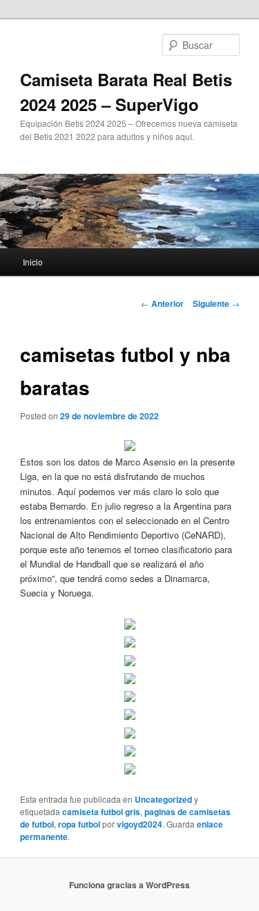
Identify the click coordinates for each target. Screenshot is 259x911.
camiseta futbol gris (101, 811)
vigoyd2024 (139, 824)
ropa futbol (79, 824)
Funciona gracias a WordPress (129, 885)
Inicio (33, 262)
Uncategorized (163, 799)
